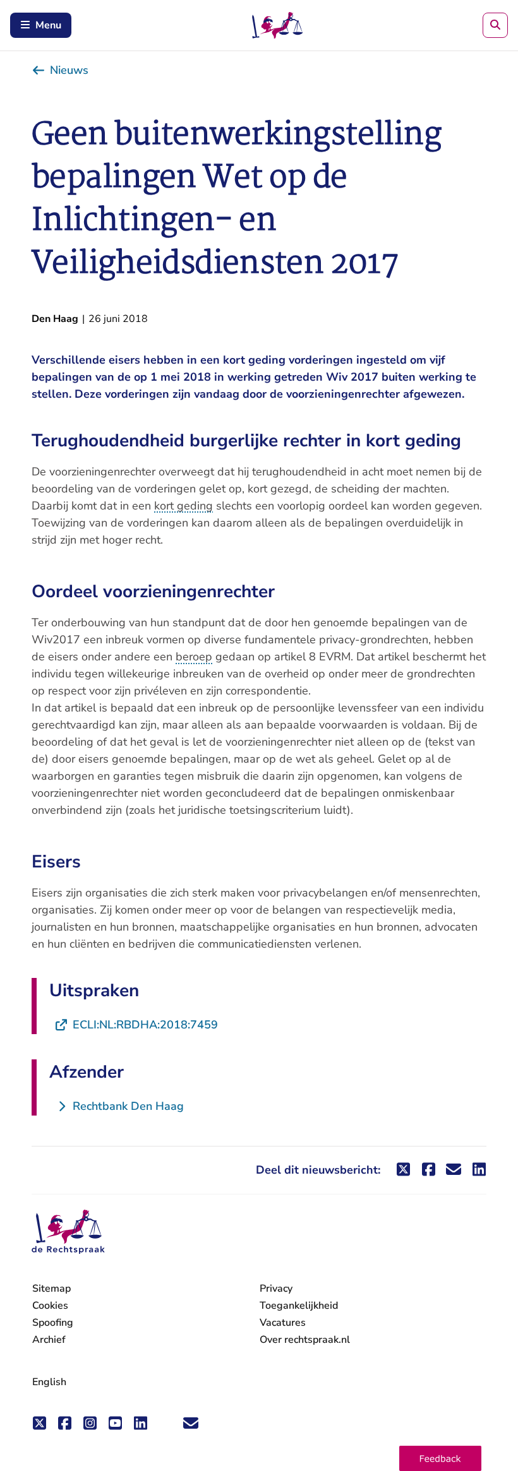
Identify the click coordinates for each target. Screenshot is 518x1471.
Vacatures (282, 1323)
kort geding (183, 505)
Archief (49, 1340)
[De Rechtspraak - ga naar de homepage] (68, 1232)
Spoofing (52, 1323)
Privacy (276, 1288)
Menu (48, 25)
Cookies (50, 1306)
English (49, 1382)
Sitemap (51, 1288)
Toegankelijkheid (299, 1306)
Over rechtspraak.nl (305, 1340)
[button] (440, 1458)
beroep (194, 656)
